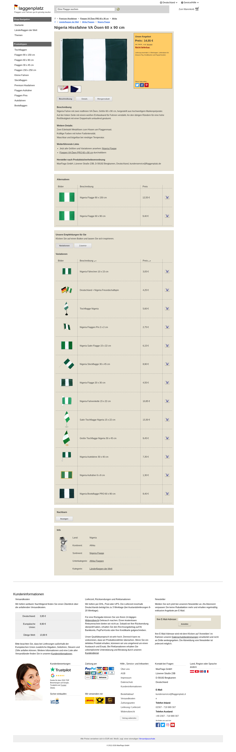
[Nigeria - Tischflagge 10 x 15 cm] (66, 316)
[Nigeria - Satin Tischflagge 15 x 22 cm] (66, 427)
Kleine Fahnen (21, 75)
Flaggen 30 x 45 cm (24, 65)
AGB (123, 673)
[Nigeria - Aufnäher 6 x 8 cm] (66, 483)
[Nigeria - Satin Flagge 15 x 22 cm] (66, 353)
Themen (18, 35)
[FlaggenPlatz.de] (32, 9)
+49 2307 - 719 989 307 (167, 716)
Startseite (19, 25)
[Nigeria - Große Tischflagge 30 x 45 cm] (66, 446)
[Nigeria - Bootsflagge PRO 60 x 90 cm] (66, 501)
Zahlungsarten (128, 703)
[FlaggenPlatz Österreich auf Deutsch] (192, 672)
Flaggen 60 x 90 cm (24, 60)
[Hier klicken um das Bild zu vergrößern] (95, 84)
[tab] (65, 99)
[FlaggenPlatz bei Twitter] (163, 726)
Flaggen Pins (20, 95)
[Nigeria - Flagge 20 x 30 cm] (66, 390)
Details (84, 99)
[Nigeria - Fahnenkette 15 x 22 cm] (66, 409)
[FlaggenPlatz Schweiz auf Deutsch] (197, 672)
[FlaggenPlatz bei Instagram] (168, 726)
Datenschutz (127, 682)
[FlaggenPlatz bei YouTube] (172, 726)
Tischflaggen (20, 50)
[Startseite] (55, 19)
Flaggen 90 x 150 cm (24, 55)
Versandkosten (128, 698)
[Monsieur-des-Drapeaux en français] (206, 672)
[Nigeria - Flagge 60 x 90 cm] (66, 224)
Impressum (126, 678)
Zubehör (83, 246)
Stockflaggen (20, 80)
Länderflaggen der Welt (25, 30)
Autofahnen (20, 100)
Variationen (64, 246)
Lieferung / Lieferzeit (130, 707)
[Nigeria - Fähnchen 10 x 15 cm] (66, 279)
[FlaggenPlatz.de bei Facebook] (158, 726)
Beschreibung (65, 99)
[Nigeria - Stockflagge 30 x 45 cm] (66, 372)
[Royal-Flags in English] (202, 672)
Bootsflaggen (20, 105)
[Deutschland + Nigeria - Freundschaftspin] (66, 297)
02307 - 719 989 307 (166, 707)
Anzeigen (64, 519)
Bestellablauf (127, 694)
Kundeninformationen (131, 686)
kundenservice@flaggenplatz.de (145, 163)
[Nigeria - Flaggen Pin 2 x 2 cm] (66, 335)
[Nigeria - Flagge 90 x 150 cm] (66, 205)
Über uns (125, 669)
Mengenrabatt (103, 99)
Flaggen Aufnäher (23, 90)
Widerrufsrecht (128, 711)
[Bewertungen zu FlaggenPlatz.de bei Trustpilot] (60, 671)
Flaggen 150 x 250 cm (25, 70)
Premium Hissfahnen (24, 85)
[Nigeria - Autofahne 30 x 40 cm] (66, 464)
